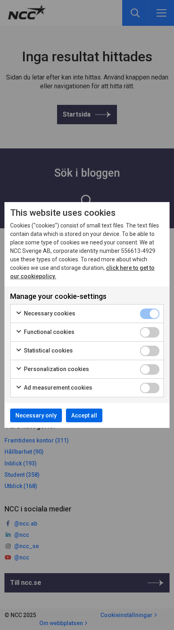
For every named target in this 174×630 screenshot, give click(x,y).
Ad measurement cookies (57, 387)
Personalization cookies (56, 369)
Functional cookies (48, 332)
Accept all (84, 415)
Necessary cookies (49, 313)
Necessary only (36, 415)
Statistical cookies (48, 350)
